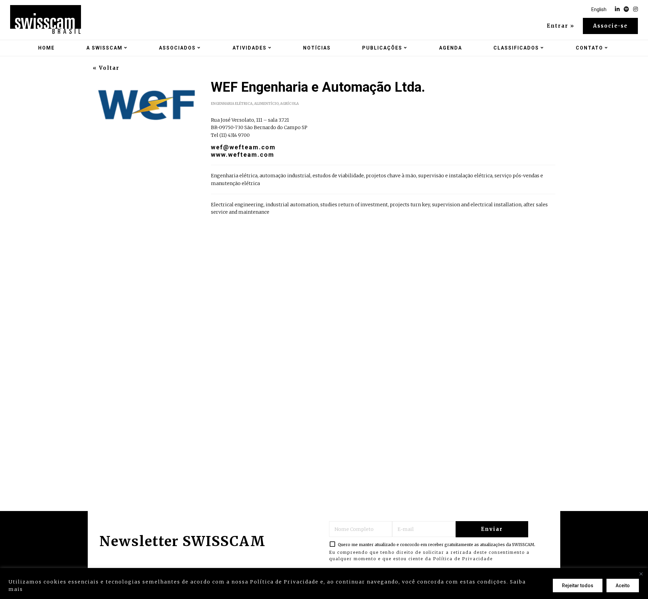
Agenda (450, 48)
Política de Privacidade (463, 558)
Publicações (382, 48)
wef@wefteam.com (243, 147)
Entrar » (560, 26)
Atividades (250, 48)
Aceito (623, 585)
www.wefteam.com (242, 154)
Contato (589, 48)
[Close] (641, 574)
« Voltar (106, 68)
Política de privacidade (59, 589)
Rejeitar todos (577, 585)
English (598, 9)
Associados (177, 48)
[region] (324, 583)
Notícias (317, 48)
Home (46, 48)
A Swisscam (104, 48)
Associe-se (610, 26)
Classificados (516, 48)
